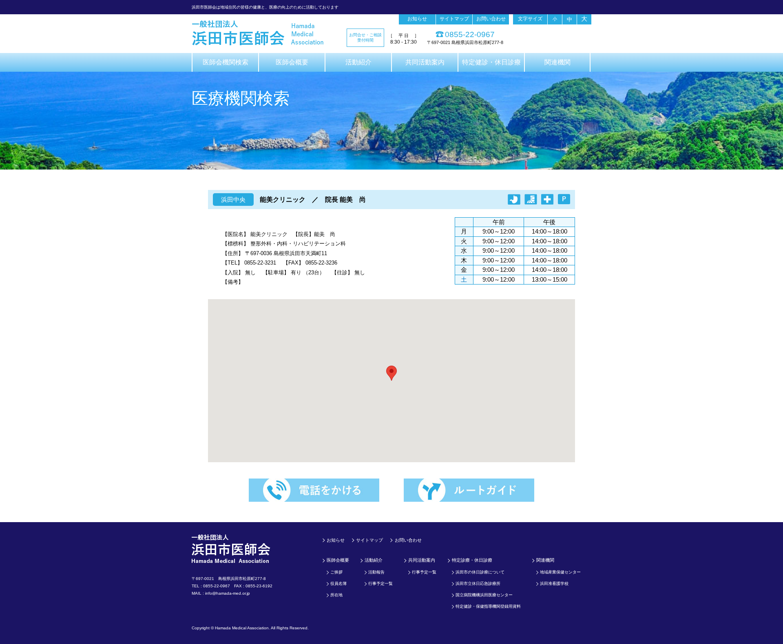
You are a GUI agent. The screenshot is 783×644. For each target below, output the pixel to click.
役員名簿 (338, 583)
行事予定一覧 (380, 583)
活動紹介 (358, 62)
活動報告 (376, 572)
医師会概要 (292, 62)
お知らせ (417, 19)
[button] (391, 373)
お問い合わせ (491, 19)
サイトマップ (454, 19)
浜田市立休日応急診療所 (478, 583)
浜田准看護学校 (554, 583)
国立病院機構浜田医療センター (484, 595)
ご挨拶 (336, 572)
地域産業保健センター (560, 572)
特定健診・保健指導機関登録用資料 (488, 606)
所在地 (336, 595)
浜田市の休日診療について (480, 572)
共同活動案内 (425, 62)
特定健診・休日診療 (491, 62)
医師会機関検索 (225, 62)
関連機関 (557, 62)
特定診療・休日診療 (472, 560)
